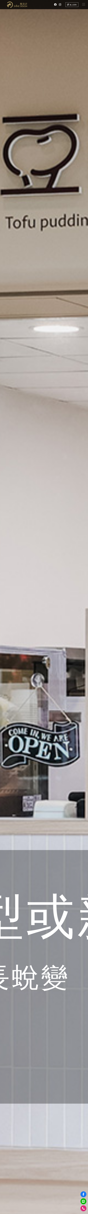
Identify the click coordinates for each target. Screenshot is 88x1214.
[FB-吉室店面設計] (56, 4)
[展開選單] (84, 5)
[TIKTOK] (83, 1194)
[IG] (61, 4)
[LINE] (83, 1201)
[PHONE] (83, 1208)
